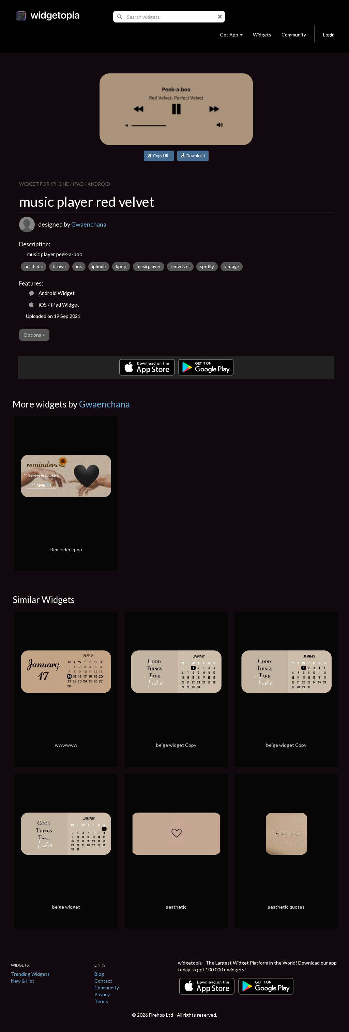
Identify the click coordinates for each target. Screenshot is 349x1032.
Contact (103, 981)
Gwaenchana (88, 224)
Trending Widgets (30, 974)
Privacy (102, 994)
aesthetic (34, 266)
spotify (207, 266)
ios (79, 266)
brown (59, 266)
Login (329, 34)
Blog (99, 974)
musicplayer (149, 266)
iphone (99, 266)
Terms (101, 1001)
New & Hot (22, 981)
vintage (231, 266)
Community (294, 34)
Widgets (262, 34)
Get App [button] (229, 34)
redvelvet (180, 266)
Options (33, 335)
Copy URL (161, 155)
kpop (121, 266)
